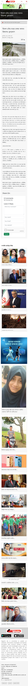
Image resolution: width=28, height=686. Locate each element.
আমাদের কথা (4, 683)
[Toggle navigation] (2, 1)
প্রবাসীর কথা (9, 3)
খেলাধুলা (13, 3)
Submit (6, 234)
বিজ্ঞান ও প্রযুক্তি (22, 3)
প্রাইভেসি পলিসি (16, 683)
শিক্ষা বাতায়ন (18, 3)
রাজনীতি (6, 3)
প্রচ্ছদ (1, 3)
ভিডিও (21, 1)
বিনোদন (15, 3)
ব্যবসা (26, 3)
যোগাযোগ (9, 683)
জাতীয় (3, 3)
